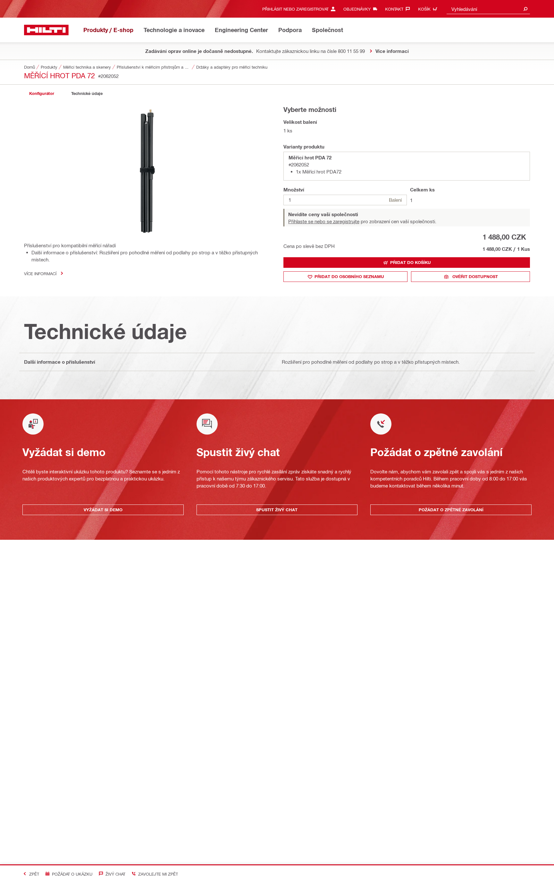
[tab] (41, 93)
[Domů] (46, 30)
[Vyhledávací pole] (525, 9)
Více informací (40, 273)
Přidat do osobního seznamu (349, 276)
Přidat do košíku (410, 262)
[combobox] (488, 9)
